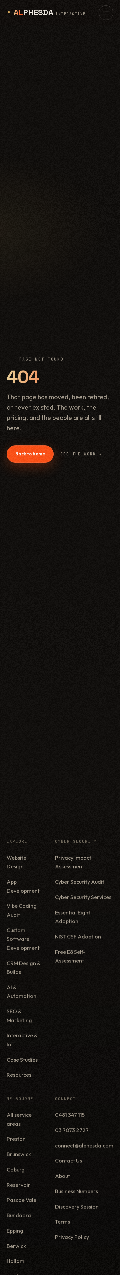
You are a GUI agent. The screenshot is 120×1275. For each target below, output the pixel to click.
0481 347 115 (70, 1114)
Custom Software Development (23, 939)
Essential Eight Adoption (72, 917)
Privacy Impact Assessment (73, 862)
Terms (62, 1221)
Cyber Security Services (83, 897)
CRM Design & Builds (23, 968)
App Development (23, 886)
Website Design (16, 862)
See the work (81, 453)
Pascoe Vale (21, 1200)
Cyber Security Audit (79, 881)
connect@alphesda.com (84, 1145)
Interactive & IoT (22, 1040)
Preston (16, 1138)
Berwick (16, 1246)
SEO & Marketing (19, 1016)
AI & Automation (21, 992)
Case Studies (22, 1059)
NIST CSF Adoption (78, 936)
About (62, 1176)
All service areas (19, 1119)
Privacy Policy (72, 1237)
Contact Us (68, 1160)
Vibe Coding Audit (22, 910)
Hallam (15, 1261)
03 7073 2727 (72, 1130)
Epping (15, 1230)
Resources (19, 1074)
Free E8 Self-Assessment (70, 956)
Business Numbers (76, 1191)
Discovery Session (77, 1206)
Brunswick (19, 1154)
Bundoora (19, 1215)
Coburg (16, 1169)
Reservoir (18, 1185)
